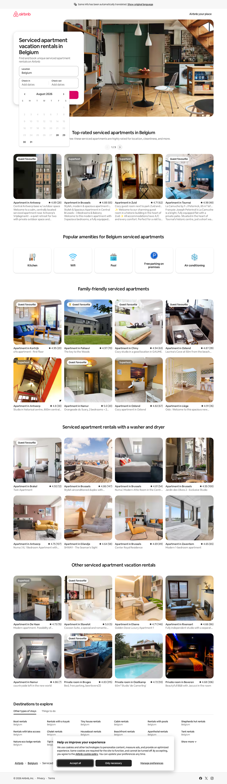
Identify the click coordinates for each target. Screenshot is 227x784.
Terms (51, 778)
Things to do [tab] (49, 711)
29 (64, 135)
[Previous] (107, 147)
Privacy (41, 778)
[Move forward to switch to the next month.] (64, 94)
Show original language (140, 4)
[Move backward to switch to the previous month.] (25, 94)
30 (24, 142)
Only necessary (113, 763)
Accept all (75, 763)
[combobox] (49, 73)
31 (31, 142)
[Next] (119, 147)
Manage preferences (151, 763)
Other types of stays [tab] (24, 711)
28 (57, 135)
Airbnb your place (200, 14)
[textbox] (34, 85)
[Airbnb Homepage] (22, 14)
